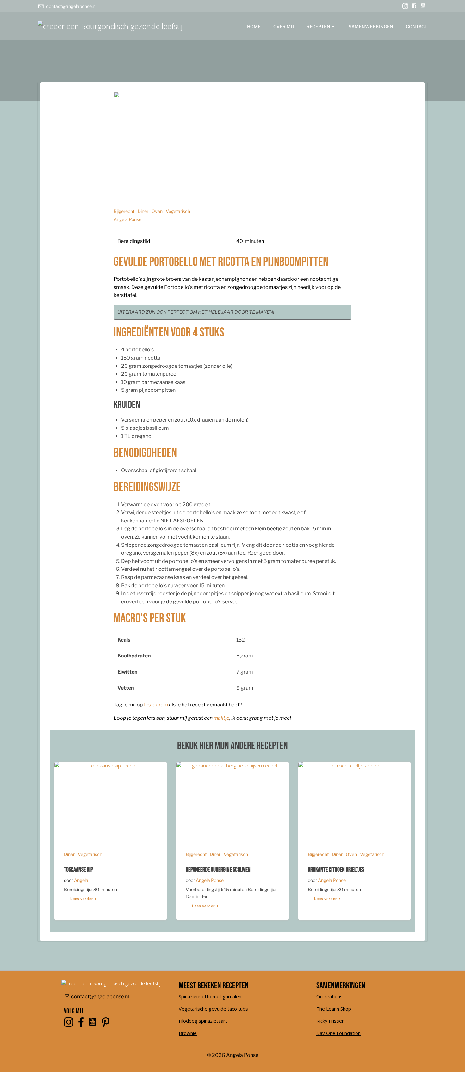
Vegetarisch (178, 211)
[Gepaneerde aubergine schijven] (232, 800)
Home (254, 26)
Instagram (156, 705)
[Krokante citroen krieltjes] (354, 800)
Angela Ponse (127, 219)
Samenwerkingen (371, 26)
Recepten (318, 26)
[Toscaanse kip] (110, 800)
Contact (416, 26)
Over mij (283, 26)
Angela (81, 880)
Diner (143, 211)
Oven (157, 211)
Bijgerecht (124, 211)
